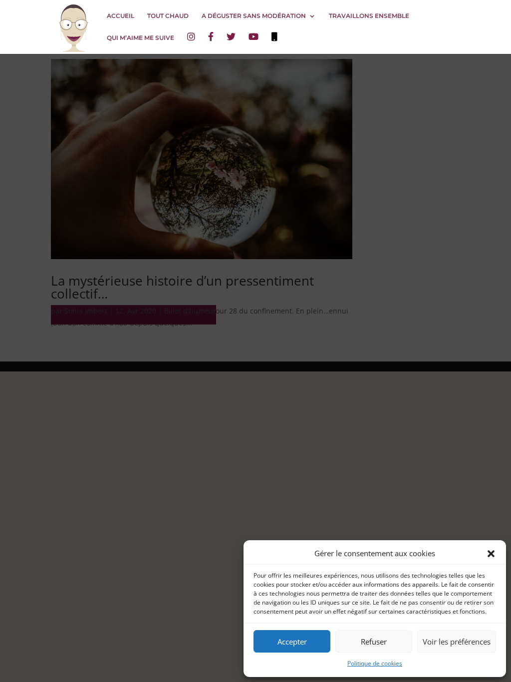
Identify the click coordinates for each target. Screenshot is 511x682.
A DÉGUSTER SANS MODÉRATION (254, 15)
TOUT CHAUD (168, 15)
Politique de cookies (374, 663)
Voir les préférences (457, 642)
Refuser (374, 642)
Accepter (292, 642)
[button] (491, 554)
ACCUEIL (120, 15)
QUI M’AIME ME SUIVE (140, 37)
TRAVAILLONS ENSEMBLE (369, 15)
